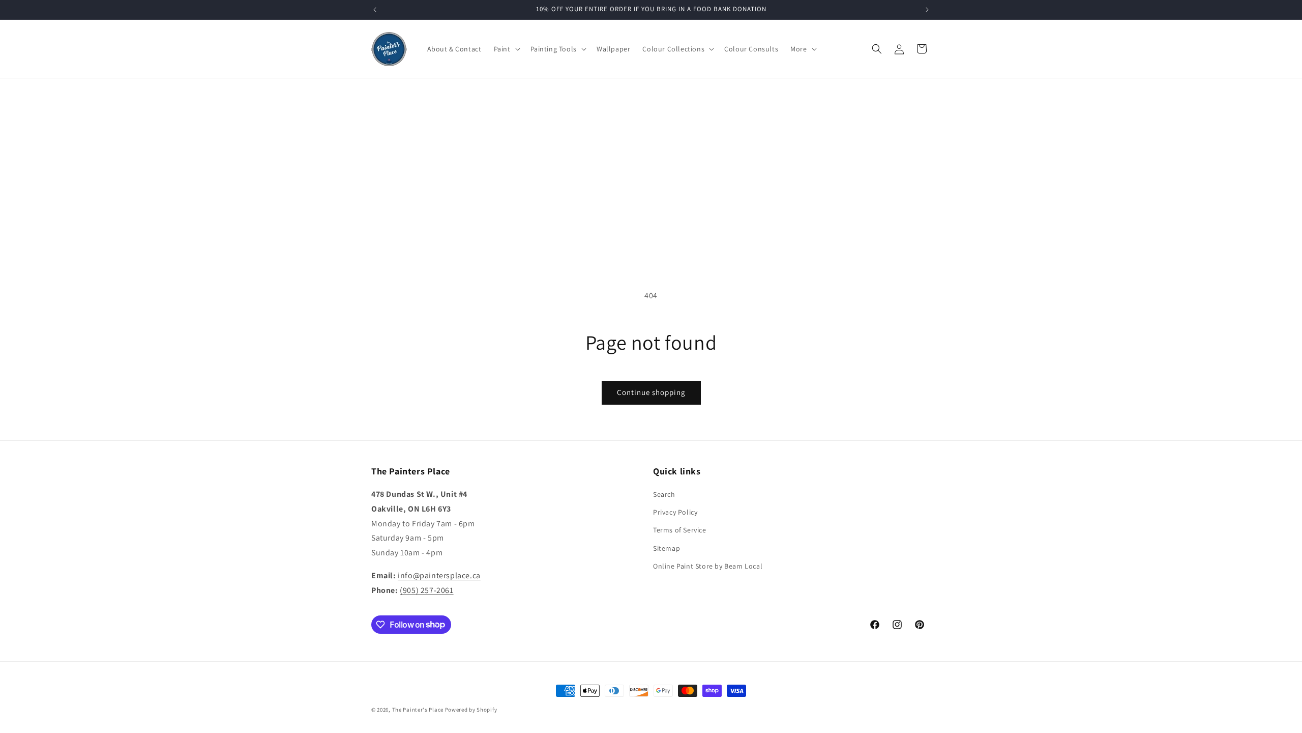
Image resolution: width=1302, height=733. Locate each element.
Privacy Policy (675, 512)
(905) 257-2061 (426, 590)
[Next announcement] (927, 9)
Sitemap (666, 548)
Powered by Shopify (471, 709)
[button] (506, 49)
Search (664, 494)
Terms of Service (679, 529)
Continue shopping (651, 392)
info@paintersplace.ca (439, 575)
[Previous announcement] (375, 9)
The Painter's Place (417, 709)
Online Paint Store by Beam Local (707, 566)
